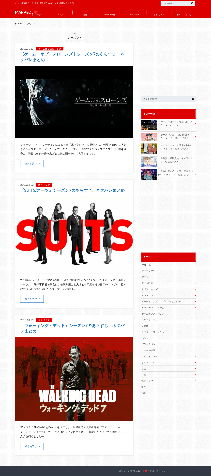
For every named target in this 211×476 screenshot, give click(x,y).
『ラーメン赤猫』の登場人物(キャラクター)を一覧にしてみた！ (174, 136)
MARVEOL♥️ (140, 471)
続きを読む (31, 163)
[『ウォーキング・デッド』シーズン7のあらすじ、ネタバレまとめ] (74, 418)
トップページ (35, 15)
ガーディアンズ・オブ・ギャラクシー (161, 301)
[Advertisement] (168, 62)
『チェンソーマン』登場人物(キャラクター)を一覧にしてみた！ (174, 147)
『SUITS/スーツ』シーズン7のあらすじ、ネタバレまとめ (72, 190)
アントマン (147, 295)
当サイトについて (184, 15)
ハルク (144, 338)
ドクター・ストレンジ (153, 332)
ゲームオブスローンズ (153, 313)
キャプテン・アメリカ (153, 307)
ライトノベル (159, 15)
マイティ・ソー (149, 356)
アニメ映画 (147, 283)
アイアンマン (148, 271)
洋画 (143, 374)
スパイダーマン (149, 319)
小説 (143, 368)
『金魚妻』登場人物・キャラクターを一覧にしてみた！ (175, 160)
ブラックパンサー (150, 344)
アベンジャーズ (149, 289)
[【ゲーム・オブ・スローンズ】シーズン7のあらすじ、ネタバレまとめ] (74, 136)
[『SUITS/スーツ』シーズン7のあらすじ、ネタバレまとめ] (74, 271)
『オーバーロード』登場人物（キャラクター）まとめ (175, 123)
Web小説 (146, 264)
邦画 (143, 393)
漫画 (85, 15)
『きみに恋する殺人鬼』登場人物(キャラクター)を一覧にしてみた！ (175, 175)
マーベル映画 (109, 15)
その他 (144, 325)
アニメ (60, 15)
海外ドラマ (134, 15)
